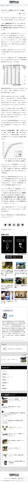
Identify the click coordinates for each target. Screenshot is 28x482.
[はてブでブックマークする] (14, 225)
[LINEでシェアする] (18, 225)
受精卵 (4, 379)
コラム (4, 371)
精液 (4, 385)
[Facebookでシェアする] (9, 225)
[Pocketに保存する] (22, 225)
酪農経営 (5, 388)
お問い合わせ (21, 478)
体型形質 (5, 374)
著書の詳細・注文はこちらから (14, 257)
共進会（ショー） (12, 229)
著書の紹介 (14, 478)
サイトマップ (7, 478)
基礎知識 (5, 382)
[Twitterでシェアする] (5, 225)
